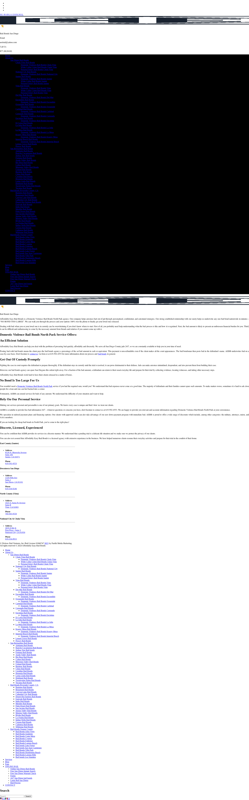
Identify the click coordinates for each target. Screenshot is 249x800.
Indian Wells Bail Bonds (26, 225)
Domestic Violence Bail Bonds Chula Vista (38, 65)
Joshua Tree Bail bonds (25, 155)
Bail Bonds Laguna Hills (26, 260)
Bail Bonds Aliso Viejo (25, 237)
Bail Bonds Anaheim (24, 239)
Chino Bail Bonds (23, 174)
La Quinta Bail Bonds (25, 223)
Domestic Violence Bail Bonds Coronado (38, 116)
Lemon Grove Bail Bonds (26, 144)
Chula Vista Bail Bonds (25, 62)
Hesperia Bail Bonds (24, 179)
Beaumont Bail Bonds (25, 195)
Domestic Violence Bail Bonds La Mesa (37, 132)
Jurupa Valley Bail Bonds (26, 216)
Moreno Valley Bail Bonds (26, 218)
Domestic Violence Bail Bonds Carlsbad (37, 111)
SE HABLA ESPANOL (12, 14)
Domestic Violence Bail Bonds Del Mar (37, 97)
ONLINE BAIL (12, 272)
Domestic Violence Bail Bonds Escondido (38, 102)
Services (8, 265)
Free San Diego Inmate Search (22, 277)
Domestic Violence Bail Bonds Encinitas (37, 121)
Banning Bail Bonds (24, 193)
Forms (13, 281)
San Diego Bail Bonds (19, 60)
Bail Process (15, 288)
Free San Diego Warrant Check (23, 279)
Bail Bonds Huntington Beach (28, 258)
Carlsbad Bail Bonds (24, 109)
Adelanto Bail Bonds (24, 151)
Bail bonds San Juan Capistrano (29, 253)
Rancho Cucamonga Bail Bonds (29, 153)
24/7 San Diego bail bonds (21, 283)
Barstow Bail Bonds (24, 172)
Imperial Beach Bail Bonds (27, 139)
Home (7, 55)
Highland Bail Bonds (24, 183)
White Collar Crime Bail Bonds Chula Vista (39, 67)
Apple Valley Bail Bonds (26, 160)
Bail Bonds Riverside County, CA (24, 190)
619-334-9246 (11, 489)
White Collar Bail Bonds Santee (34, 81)
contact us (34, 353)
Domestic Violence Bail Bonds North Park (35, 386)
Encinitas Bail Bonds (24, 118)
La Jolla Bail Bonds (24, 125)
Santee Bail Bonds (23, 76)
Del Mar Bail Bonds (24, 95)
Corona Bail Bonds (23, 228)
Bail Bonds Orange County (21, 235)
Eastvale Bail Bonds (24, 204)
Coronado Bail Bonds (24, 114)
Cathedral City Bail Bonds (26, 200)
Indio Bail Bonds (23, 207)
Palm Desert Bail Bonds (25, 211)
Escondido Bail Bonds (25, 100)
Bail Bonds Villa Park (24, 256)
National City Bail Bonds (26, 72)
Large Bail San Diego (19, 286)
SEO (46, 543)
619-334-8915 (11, 539)
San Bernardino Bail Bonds (21, 149)
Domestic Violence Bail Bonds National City (39, 74)
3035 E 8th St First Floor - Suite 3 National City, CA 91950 (15, 530)
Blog (7, 267)
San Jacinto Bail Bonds (25, 214)
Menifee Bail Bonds (24, 209)
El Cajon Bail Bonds (24, 123)
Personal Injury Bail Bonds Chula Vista (37, 69)
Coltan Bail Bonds (23, 165)
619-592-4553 (11, 463)
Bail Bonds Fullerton (24, 246)
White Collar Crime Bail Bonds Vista (36, 90)
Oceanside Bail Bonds (25, 104)
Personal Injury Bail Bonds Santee (35, 83)
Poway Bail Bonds (23, 146)
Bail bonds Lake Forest (25, 251)
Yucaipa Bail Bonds (24, 188)
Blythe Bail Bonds (23, 221)
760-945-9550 (11, 514)
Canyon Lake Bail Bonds (26, 197)
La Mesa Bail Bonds (24, 130)
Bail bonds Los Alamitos (26, 263)
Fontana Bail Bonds (24, 158)
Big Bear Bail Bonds (24, 162)
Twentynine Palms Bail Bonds (28, 186)
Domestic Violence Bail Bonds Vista (36, 88)
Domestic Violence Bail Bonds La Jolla (37, 128)
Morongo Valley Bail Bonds (27, 167)
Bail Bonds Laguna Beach (26, 249)
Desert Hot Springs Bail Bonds (28, 202)
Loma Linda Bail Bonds (25, 181)
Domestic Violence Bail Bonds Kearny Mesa (39, 137)
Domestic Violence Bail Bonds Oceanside (38, 107)
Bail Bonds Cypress (24, 244)
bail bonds (102, 353)
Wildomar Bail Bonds (24, 232)
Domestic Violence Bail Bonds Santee (36, 79)
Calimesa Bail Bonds (24, 230)
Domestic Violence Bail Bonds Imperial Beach (40, 142)
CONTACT (10, 290)
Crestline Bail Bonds (24, 176)
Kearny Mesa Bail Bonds (26, 135)
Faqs (7, 270)
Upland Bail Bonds (23, 169)
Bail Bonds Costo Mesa (25, 242)
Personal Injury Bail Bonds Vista (34, 93)
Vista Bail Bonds (22, 86)
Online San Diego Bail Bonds (22, 274)
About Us (9, 58)
